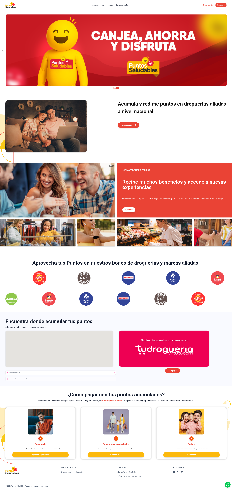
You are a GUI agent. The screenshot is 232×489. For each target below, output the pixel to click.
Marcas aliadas (107, 5)
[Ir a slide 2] (117, 88)
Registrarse (221, 5)
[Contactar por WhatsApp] (228, 485)
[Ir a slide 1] (114, 88)
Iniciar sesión (208, 5)
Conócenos (94, 5)
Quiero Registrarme (40, 455)
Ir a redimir (191, 455)
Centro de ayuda (122, 5)
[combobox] (60, 373)
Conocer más (116, 455)
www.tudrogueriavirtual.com (112, 401)
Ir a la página (172, 371)
